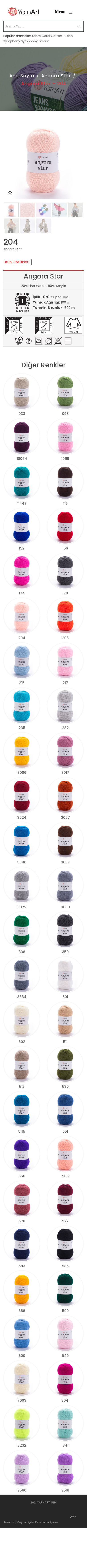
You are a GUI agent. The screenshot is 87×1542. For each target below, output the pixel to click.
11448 (22, 503)
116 (65, 503)
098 (65, 413)
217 (65, 682)
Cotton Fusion (62, 36)
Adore (36, 36)
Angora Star (56, 76)
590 (65, 1310)
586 (22, 1310)
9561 (65, 1490)
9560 (21, 1490)
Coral (46, 36)
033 (22, 413)
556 (22, 1176)
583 (22, 1266)
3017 (65, 772)
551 (65, 1131)
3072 (21, 907)
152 (22, 548)
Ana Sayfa (21, 76)
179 (65, 593)
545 (21, 1131)
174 (22, 593)
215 (22, 682)
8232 (21, 1445)
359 (65, 951)
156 (65, 548)
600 (22, 1355)
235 (22, 727)
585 (65, 1266)
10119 (65, 458)
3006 (21, 772)
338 (22, 951)
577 (65, 1221)
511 (65, 1041)
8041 (65, 1400)
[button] (10, 193)
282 (65, 727)
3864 (21, 996)
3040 (21, 862)
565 (65, 1176)
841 (65, 1445)
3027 (65, 817)
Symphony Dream (35, 41)
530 (65, 1086)
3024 (21, 817)
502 (22, 1041)
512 (22, 1086)
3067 (65, 862)
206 (65, 637)
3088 (65, 907)
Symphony (11, 41)
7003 (21, 1400)
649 (65, 1355)
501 (65, 996)
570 (22, 1221)
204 (21, 637)
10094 (22, 458)
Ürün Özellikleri (16, 262)
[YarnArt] (23, 11)
